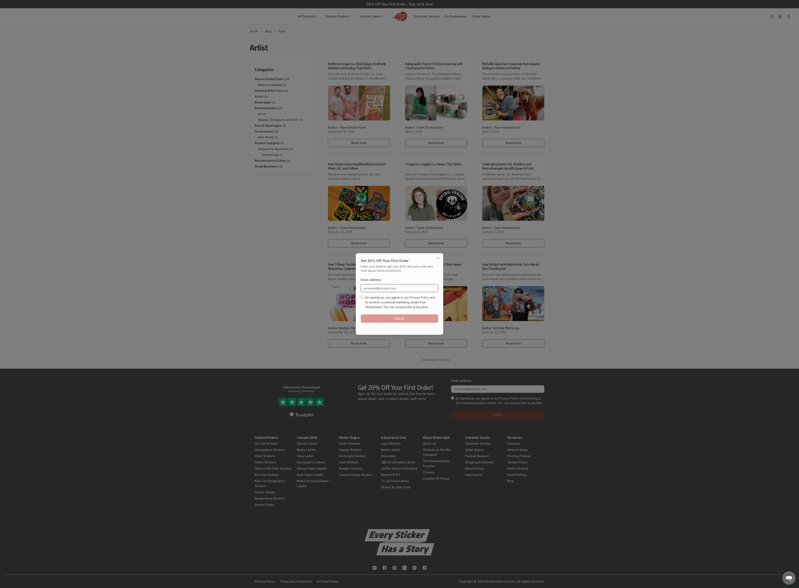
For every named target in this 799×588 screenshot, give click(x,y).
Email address (371, 280)
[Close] (438, 258)
